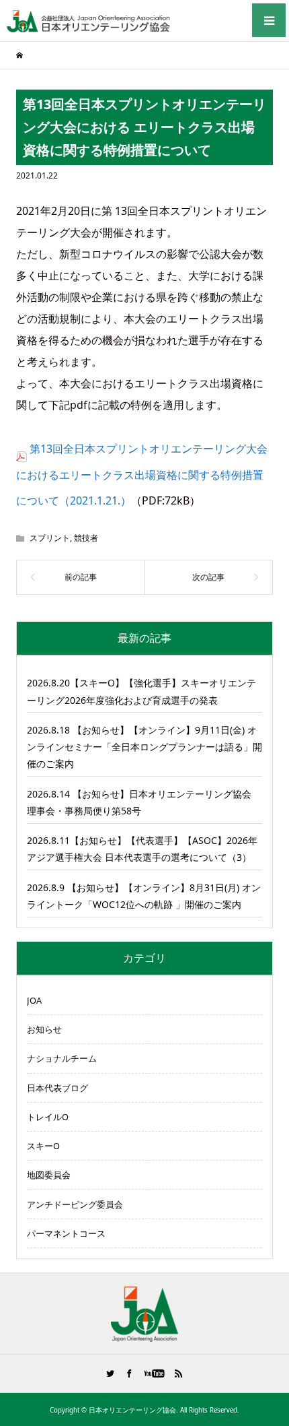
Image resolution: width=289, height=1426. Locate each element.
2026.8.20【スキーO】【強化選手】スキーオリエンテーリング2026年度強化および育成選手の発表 (141, 691)
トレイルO (48, 1117)
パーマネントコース (66, 1233)
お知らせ (44, 1029)
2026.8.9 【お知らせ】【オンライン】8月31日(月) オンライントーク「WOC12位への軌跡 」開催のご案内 (144, 896)
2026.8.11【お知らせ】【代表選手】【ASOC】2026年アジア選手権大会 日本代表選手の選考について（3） (142, 849)
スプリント (50, 538)
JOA (34, 1000)
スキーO (43, 1146)
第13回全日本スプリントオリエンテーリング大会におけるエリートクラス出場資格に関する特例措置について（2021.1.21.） (141, 474)
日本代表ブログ (57, 1088)
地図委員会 (49, 1175)
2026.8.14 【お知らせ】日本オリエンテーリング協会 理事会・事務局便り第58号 (139, 802)
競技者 (86, 538)
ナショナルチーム (62, 1058)
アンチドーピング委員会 (75, 1204)
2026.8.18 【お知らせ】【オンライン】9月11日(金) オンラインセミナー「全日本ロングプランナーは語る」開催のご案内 (144, 746)
